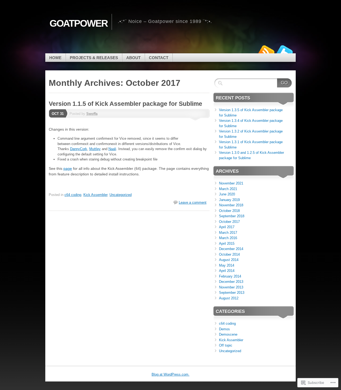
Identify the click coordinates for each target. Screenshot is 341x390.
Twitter (284, 51)
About (133, 57)
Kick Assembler (95, 195)
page (67, 168)
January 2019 (229, 200)
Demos (224, 329)
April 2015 (226, 244)
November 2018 (231, 205)
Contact (158, 57)
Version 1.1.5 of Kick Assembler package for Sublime (125, 103)
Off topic (225, 345)
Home (55, 57)
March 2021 (228, 189)
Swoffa (92, 114)
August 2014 (228, 260)
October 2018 (229, 211)
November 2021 (231, 183)
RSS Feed (265, 51)
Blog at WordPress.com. (170, 374)
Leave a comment (192, 202)
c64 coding (72, 195)
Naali (112, 149)
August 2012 (228, 298)
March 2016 (228, 238)
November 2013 (231, 287)
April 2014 (226, 271)
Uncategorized (120, 195)
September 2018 (231, 216)
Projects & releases (94, 57)
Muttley (95, 149)
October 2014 (229, 254)
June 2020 (227, 194)
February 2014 (230, 276)
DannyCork (78, 149)
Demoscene (228, 334)
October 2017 (229, 222)
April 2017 (226, 227)
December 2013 (231, 282)
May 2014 (226, 265)
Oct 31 (58, 114)
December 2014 (231, 249)
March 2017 (228, 233)
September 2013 (231, 293)
